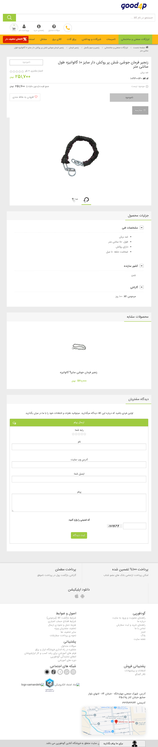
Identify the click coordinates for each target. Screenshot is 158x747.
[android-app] (81, 597)
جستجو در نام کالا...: (142, 18)
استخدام (30, 39)
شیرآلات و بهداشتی (91, 39)
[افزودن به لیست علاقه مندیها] (25, 97)
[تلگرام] (59, 673)
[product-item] (86, 200)
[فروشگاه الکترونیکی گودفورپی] (79, 6)
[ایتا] (53, 673)
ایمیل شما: (79, 474)
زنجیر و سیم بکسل (91, 48)
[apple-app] (76, 597)
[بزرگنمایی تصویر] (80, 155)
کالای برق (57, 39)
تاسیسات (111, 39)
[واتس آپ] (66, 673)
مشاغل (43, 39)
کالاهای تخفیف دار (14, 39)
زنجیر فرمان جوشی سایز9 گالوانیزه (78, 372)
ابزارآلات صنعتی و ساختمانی (135, 39)
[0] (79, 434)
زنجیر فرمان (74, 48)
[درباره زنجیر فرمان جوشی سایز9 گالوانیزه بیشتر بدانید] (79, 346)
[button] (113, 721)
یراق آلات (71, 39)
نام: (79, 442)
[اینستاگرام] (73, 673)
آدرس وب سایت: (79, 460)
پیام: (79, 492)
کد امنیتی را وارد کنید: (79, 520)
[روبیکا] (47, 673)
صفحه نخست (139, 48)
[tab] (135, 39)
